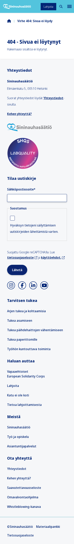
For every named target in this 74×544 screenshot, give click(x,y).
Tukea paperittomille (22, 339)
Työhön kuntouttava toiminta (29, 349)
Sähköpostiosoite (21, 189)
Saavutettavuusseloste (24, 488)
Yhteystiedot (53, 98)
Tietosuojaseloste (20, 535)
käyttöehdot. (51, 257)
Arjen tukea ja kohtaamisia (26, 311)
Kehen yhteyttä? (19, 114)
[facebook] (22, 285)
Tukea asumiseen (19, 320)
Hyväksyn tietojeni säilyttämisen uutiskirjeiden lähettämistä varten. (34, 228)
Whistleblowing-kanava (24, 506)
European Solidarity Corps (26, 376)
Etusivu (12, 21)
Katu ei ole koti (18, 395)
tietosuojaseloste (20, 257)
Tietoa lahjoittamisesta (24, 405)
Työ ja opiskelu (18, 437)
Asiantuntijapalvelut (21, 446)
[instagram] (11, 285)
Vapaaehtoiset (17, 371)
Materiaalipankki (48, 526)
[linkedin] (33, 285)
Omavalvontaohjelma (22, 497)
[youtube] (44, 285)
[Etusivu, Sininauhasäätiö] (17, 6)
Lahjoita (48, 6)
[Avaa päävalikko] (69, 6)
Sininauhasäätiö (18, 427)
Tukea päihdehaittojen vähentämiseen (35, 330)
